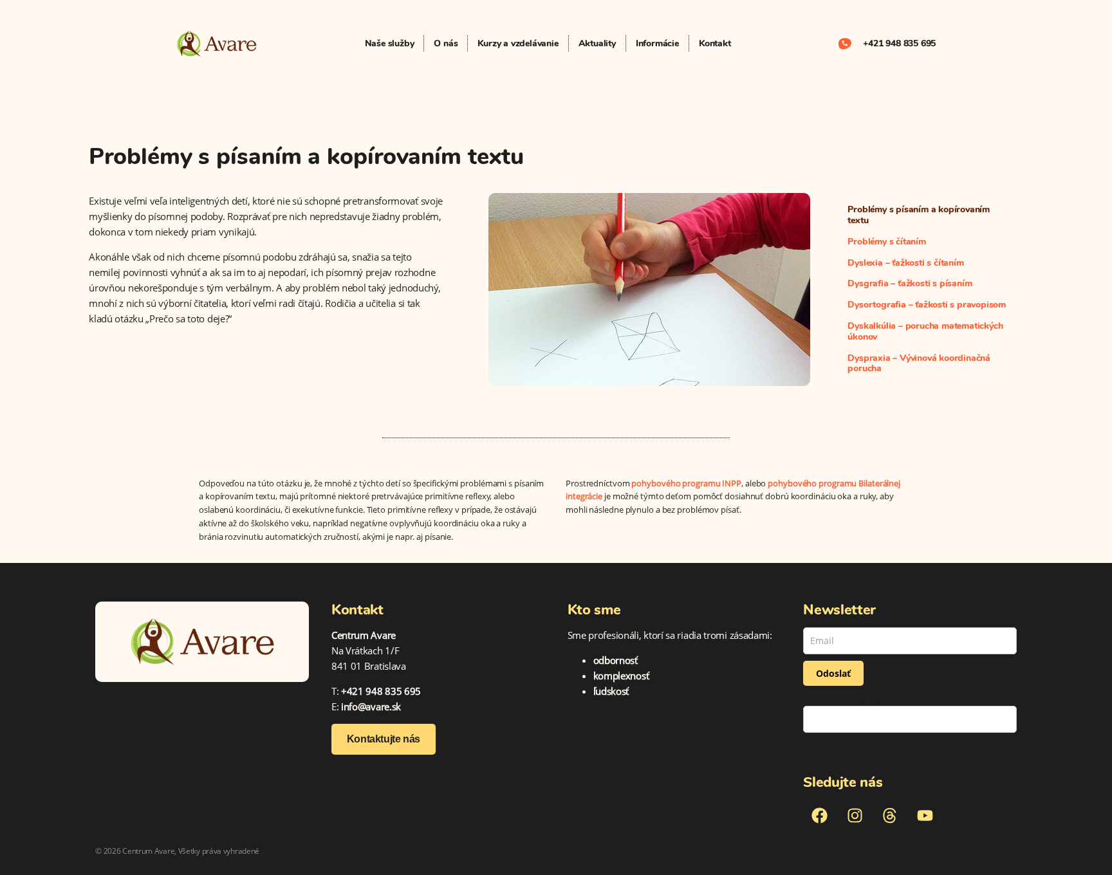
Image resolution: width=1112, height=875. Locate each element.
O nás (446, 43)
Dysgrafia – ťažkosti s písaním (910, 283)
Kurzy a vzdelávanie (517, 43)
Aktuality (597, 43)
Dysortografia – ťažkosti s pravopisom (927, 305)
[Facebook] (819, 816)
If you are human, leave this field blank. (876, 699)
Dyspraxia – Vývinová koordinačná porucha (919, 363)
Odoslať (833, 673)
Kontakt (715, 43)
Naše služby (389, 43)
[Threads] (890, 816)
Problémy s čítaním (886, 241)
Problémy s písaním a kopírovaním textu (919, 214)
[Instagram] (855, 816)
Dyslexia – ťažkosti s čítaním (905, 263)
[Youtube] (925, 816)
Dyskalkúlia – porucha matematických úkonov (925, 331)
